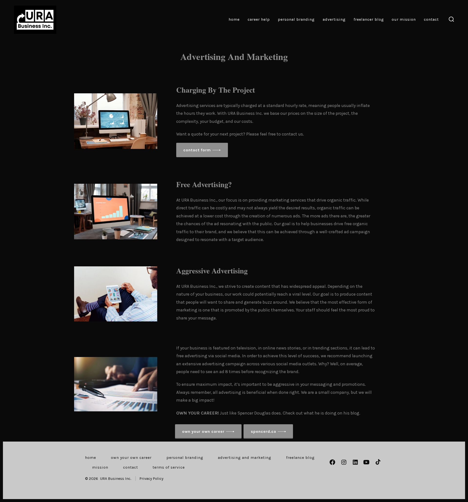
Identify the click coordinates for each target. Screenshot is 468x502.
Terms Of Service (169, 467)
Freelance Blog (300, 457)
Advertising (334, 19)
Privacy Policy (151, 478)
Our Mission (404, 19)
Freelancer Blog (369, 19)
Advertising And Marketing (244, 457)
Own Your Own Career (131, 457)
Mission (100, 467)
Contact (431, 19)
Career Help (259, 19)
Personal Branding (296, 19)
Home (234, 19)
